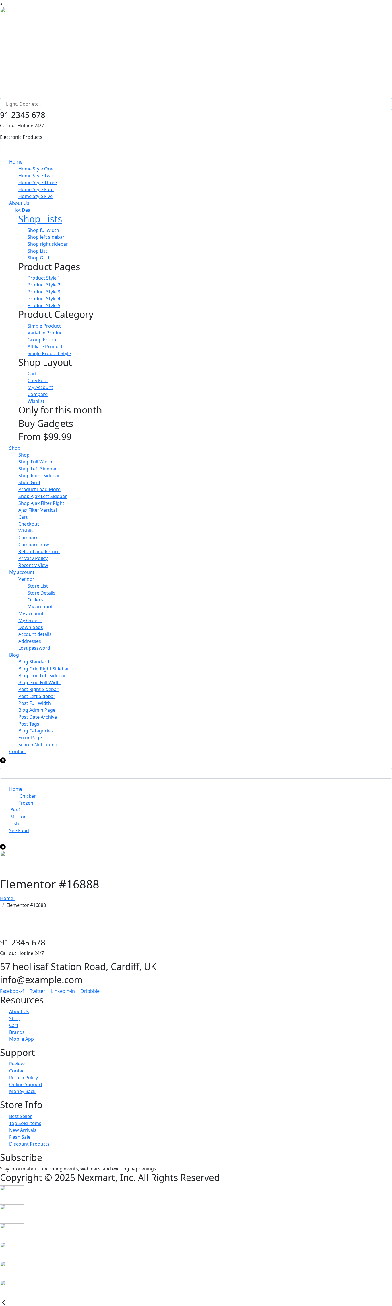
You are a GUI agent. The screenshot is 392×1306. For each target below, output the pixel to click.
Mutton (18, 816)
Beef (14, 810)
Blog (14, 655)
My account (21, 572)
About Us (19, 203)
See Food (19, 830)
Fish (14, 823)
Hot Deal (22, 210)
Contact (17, 751)
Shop (14, 448)
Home (15, 162)
